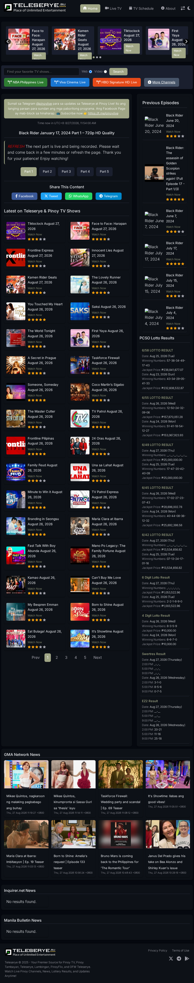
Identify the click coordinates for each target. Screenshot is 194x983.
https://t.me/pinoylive (103, 113)
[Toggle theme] (188, 8)
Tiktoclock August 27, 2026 (44, 226)
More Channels (163, 82)
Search (118, 71)
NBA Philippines (28, 82)
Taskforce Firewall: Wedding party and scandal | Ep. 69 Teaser (120, 802)
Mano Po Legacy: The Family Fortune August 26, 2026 (108, 551)
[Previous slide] (8, 42)
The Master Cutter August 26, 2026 (41, 413)
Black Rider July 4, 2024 (174, 313)
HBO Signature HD (119, 82)
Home (92, 8)
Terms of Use (180, 950)
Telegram (111, 196)
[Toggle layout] (183, 8)
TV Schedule (143, 8)
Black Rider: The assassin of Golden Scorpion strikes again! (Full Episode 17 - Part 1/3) (175, 168)
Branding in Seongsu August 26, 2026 (43, 521)
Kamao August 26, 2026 (41, 580)
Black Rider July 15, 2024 (174, 280)
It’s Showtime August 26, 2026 (107, 633)
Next (97, 657)
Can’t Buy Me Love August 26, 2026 (106, 580)
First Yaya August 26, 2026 (108, 333)
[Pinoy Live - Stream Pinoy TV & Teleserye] (35, 11)
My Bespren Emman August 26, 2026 (43, 607)
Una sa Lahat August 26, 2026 (107, 467)
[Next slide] (186, 42)
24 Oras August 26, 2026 (106, 440)
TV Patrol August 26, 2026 (107, 413)
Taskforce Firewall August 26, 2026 (105, 360)
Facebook (26, 196)
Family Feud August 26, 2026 (42, 467)
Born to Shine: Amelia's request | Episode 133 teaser (70, 862)
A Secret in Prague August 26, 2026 (39, 40)
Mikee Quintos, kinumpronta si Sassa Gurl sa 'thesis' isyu (73, 802)
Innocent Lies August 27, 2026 (107, 252)
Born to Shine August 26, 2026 (107, 607)
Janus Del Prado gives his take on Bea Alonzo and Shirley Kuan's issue (166, 862)
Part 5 (104, 171)
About (171, 8)
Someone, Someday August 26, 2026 (43, 387)
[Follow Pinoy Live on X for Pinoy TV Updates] (171, 958)
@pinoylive (44, 103)
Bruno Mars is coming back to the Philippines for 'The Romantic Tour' (120, 862)
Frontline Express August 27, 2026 (40, 252)
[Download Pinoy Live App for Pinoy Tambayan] (187, 958)
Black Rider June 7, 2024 (174, 216)
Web (85, 71)
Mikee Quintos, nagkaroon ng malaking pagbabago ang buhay (25, 802)
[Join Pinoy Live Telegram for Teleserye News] (179, 958)
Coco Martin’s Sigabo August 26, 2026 (108, 387)
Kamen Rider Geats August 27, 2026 (42, 279)
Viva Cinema (72, 82)
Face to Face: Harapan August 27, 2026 (109, 226)
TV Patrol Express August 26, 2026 (105, 494)
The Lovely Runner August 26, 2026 (106, 279)
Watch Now (38, 57)
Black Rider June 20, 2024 (174, 120)
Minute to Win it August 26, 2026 (45, 494)
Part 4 (85, 171)
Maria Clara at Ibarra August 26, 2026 (107, 521)
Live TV (116, 8)
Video (98, 71)
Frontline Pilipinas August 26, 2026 (41, 440)
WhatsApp (80, 196)
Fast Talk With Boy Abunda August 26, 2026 (42, 551)
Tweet (53, 196)
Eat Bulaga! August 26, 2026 (45, 633)
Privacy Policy (157, 950)
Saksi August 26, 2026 (109, 307)
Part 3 (66, 171)
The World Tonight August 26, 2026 (85, 40)
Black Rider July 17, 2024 (174, 248)
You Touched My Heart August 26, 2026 (131, 40)
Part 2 (47, 171)
